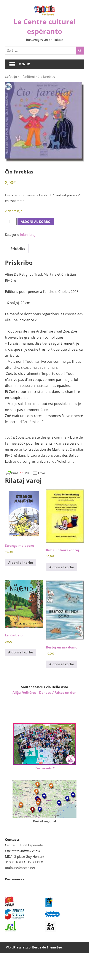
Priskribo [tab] (18, 248)
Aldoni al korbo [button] (20, 562)
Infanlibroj (27, 77)
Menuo (24, 64)
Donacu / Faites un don (57, 692)
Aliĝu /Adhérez (25, 692)
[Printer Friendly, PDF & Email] (26, 473)
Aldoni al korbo (36, 221)
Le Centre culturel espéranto (45, 26)
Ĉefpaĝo (11, 77)
